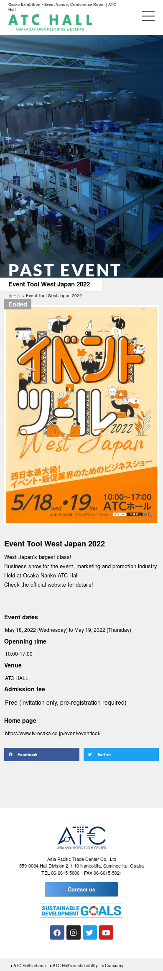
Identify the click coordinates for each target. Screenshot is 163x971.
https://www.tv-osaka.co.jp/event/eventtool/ (52, 733)
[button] (41, 754)
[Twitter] (90, 932)
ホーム (14, 296)
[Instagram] (73, 932)
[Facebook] (57, 932)
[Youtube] (106, 932)
